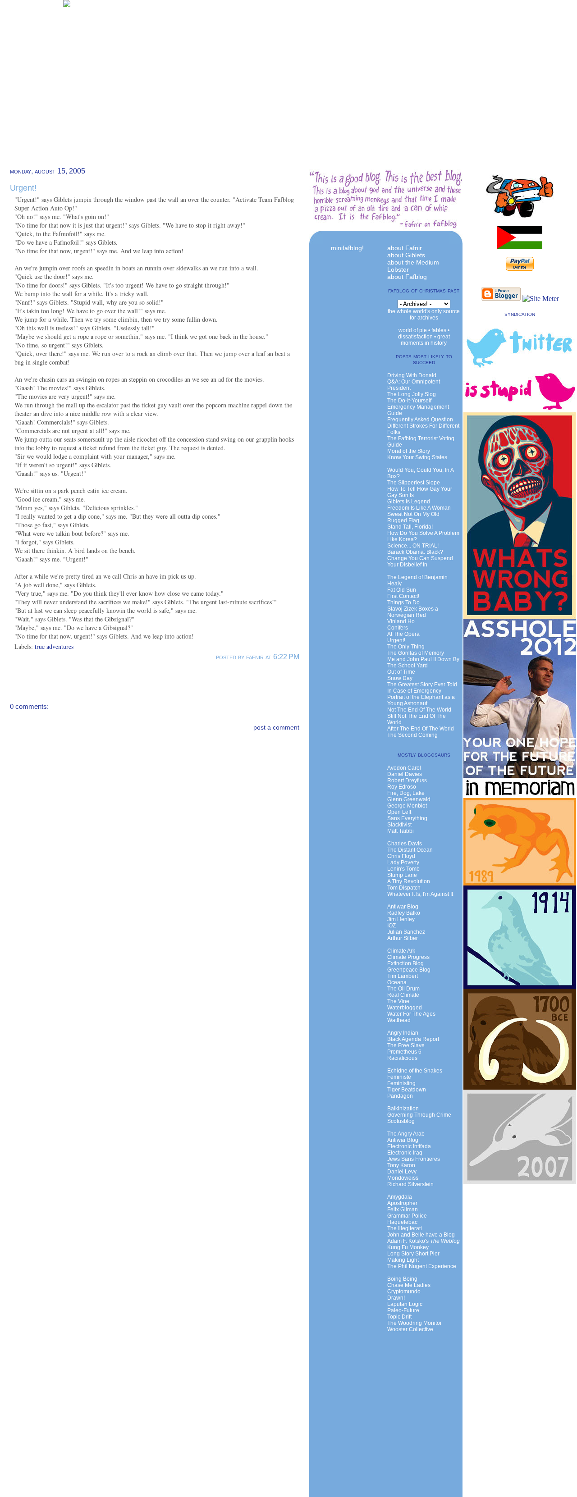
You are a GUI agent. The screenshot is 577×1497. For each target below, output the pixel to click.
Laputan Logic (404, 1304)
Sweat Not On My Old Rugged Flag (413, 517)
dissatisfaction (415, 336)
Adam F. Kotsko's (423, 1241)
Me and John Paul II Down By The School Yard (423, 662)
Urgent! (23, 187)
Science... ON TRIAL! (413, 546)
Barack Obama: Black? (415, 552)
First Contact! (403, 596)
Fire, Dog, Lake (406, 793)
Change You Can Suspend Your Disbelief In (420, 561)
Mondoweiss (402, 1178)
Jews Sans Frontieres (413, 1159)
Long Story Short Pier (413, 1254)
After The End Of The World (420, 729)
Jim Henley (401, 919)
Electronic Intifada (409, 1146)
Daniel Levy (402, 1171)
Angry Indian (402, 1033)
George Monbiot (407, 806)
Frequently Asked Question (420, 419)
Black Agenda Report (413, 1039)
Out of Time (401, 672)
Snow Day (399, 678)
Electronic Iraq (404, 1153)
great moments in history (425, 339)
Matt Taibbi (400, 831)
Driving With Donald (411, 375)
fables (438, 330)
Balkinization (403, 1108)
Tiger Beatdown (406, 1089)
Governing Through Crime (419, 1115)
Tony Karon (401, 1165)
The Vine (398, 1001)
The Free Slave (406, 1045)
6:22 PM (286, 657)
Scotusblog (401, 1121)
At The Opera (403, 634)
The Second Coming (412, 735)
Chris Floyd (401, 856)
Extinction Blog (405, 963)
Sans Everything (407, 818)
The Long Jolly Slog (411, 394)
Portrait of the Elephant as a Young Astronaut (421, 700)
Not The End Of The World (419, 710)
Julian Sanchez (406, 932)
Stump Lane (402, 875)
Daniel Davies (404, 774)
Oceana (397, 982)
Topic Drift (399, 1317)
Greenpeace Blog (408, 970)
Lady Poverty (403, 862)
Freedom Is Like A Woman (419, 508)
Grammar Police (407, 1216)
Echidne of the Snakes (414, 1071)
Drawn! (396, 1298)
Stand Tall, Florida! (410, 527)
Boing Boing (402, 1279)
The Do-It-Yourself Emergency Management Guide (418, 406)
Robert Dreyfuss (407, 780)
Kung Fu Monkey (408, 1247)
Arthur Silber (402, 938)
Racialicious (402, 1058)
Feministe (399, 1077)
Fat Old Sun (401, 590)
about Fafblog (407, 276)
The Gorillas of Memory (415, 653)
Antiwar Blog (402, 907)
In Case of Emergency (414, 691)
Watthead (399, 1020)
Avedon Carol (404, 768)
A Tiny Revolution (408, 881)
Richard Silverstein (410, 1184)
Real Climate (403, 995)
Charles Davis (404, 843)
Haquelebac (402, 1222)
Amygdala (399, 1197)
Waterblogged (404, 1007)
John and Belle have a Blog (421, 1235)
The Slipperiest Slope (413, 482)
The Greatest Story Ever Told (422, 684)
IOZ (391, 925)
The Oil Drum (403, 989)
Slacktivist (399, 825)
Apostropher (402, 1203)
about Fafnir (404, 247)
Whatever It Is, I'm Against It (420, 894)
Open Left (399, 812)
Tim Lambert (402, 976)
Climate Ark (401, 951)
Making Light (403, 1260)
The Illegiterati (404, 1228)
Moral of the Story (408, 451)
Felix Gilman (402, 1209)
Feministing (401, 1083)
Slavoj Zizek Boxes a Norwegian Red (412, 612)
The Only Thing (406, 647)
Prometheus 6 (404, 1052)
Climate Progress (408, 957)
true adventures (54, 646)
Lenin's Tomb (403, 869)
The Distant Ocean (410, 850)
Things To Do (403, 602)
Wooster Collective (410, 1329)
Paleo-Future (403, 1310)
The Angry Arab (406, 1134)
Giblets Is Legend (408, 501)
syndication (519, 313)
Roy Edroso (401, 787)
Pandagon (400, 1096)
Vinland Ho (401, 621)
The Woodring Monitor (414, 1323)
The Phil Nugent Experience (421, 1266)
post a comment (276, 727)
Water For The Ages (411, 1014)
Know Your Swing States (417, 457)
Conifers (397, 628)
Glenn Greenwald (408, 799)
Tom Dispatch (404, 888)
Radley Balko (403, 913)
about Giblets (406, 255)
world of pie (412, 330)
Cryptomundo (404, 1291)
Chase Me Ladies (408, 1285)
